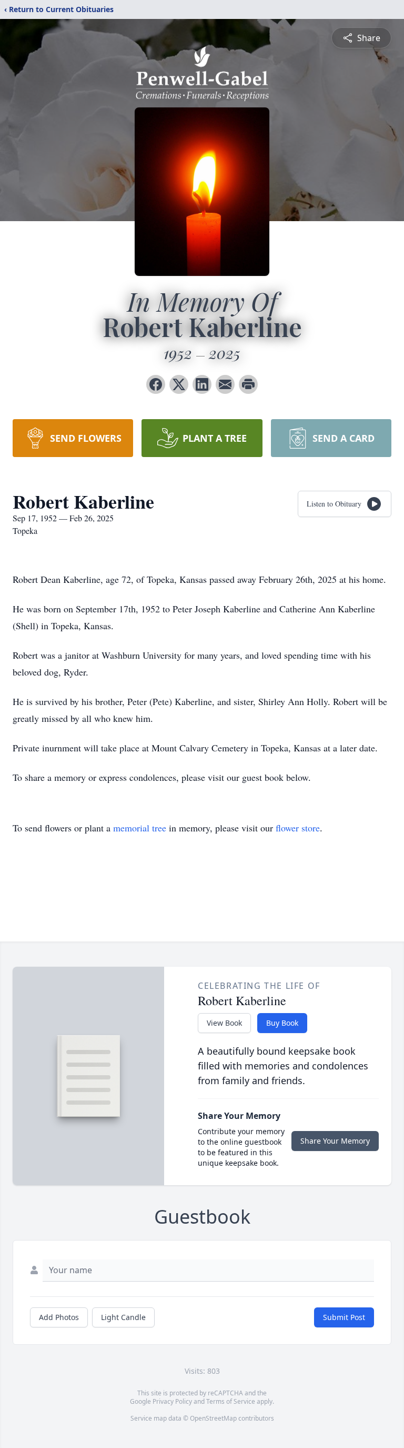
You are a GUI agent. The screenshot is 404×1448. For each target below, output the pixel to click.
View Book (224, 1023)
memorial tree (139, 827)
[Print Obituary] (248, 384)
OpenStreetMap (213, 1418)
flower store (298, 827)
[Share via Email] (225, 384)
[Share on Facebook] (155, 384)
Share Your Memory (335, 1141)
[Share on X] (178, 384)
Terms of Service (230, 1401)
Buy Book (282, 1023)
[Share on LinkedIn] (202, 384)
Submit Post (344, 1317)
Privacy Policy (172, 1401)
